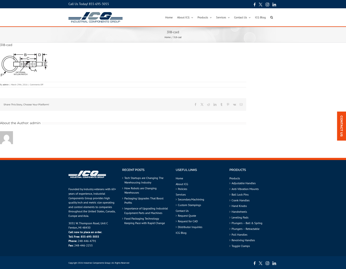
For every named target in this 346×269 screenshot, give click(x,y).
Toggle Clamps (241, 246)
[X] (260, 4)
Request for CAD (188, 221)
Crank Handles (241, 200)
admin (6, 84)
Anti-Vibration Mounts (245, 189)
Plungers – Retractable (246, 229)
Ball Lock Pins (240, 194)
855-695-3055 (99, 4)
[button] (271, 17)
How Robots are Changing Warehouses (140, 190)
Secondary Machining (191, 199)
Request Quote (187, 215)
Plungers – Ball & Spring (247, 223)
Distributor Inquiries (190, 227)
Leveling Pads (240, 217)
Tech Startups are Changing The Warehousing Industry (143, 180)
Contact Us (182, 211)
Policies (182, 189)
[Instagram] (267, 4)
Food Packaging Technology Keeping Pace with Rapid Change (144, 221)
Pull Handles (239, 234)
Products (234, 178)
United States (96, 211)
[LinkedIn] (274, 4)
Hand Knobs (239, 206)
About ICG (182, 184)
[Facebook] (254, 4)
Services (181, 194)
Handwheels (239, 211)
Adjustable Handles (244, 183)
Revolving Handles (243, 240)
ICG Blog (181, 233)
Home (179, 178)
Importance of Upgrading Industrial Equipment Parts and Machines (146, 211)
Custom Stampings (189, 205)
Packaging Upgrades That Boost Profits (143, 200)
